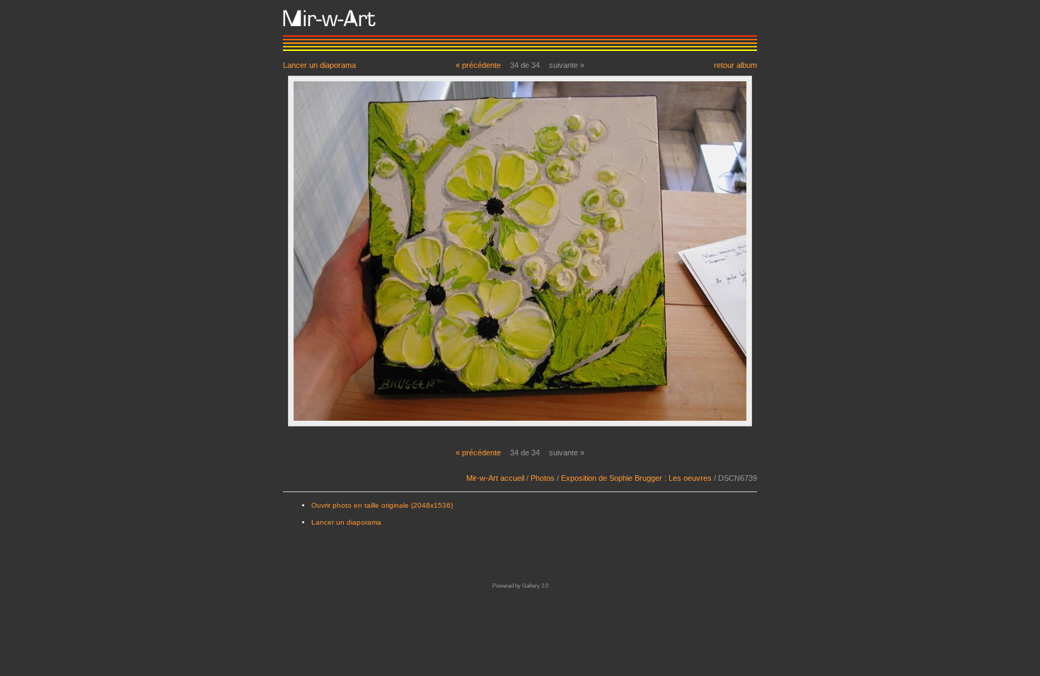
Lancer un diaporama (319, 65)
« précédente (478, 65)
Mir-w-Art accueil (495, 478)
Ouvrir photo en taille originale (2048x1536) (382, 505)
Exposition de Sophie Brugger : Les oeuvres (636, 478)
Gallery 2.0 (535, 586)
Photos (543, 478)
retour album (735, 65)
